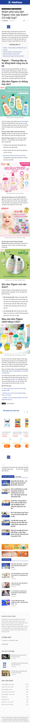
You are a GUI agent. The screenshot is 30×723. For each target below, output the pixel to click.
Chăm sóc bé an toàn (13, 6)
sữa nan (7, 631)
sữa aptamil (15, 619)
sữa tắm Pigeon (24, 121)
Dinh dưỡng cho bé (4, 516)
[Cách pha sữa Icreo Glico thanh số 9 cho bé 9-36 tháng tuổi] (5, 665)
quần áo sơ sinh (12, 628)
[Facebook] (8, 26)
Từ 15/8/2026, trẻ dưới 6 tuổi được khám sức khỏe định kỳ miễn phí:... (19, 592)
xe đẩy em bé (6, 619)
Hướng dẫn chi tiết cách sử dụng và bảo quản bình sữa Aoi (8, 469)
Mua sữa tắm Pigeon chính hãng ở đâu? (13, 56)
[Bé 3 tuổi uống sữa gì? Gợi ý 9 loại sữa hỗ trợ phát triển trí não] (6, 514)
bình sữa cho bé (11, 625)
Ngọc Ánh (6, 20)
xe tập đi (18, 630)
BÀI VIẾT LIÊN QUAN (8, 476)
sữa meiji (9, 621)
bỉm (3, 621)
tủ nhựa (22, 619)
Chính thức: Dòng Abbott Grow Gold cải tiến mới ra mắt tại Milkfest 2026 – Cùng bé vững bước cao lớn (19, 504)
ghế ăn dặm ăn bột (14, 626)
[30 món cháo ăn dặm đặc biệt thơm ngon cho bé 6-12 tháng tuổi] (6, 673)
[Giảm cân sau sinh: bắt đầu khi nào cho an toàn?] (6, 585)
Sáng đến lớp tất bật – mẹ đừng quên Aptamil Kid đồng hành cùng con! (19, 483)
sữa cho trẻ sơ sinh (19, 621)
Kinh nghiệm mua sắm (16, 8)
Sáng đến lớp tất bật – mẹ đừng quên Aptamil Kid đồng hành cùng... (19, 565)
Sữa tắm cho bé (14, 379)
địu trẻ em (14, 623)
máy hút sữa (6, 623)
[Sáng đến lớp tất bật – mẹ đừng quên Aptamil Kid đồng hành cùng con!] (6, 483)
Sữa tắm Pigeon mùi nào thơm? (11, 54)
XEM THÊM (18, 476)
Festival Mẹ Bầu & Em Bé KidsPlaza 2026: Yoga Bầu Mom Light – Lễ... (19, 602)
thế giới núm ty (9, 630)
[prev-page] (3, 540)
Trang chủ (4, 6)
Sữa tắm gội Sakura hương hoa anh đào (14, 155)
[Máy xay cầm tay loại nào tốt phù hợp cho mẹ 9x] (6, 656)
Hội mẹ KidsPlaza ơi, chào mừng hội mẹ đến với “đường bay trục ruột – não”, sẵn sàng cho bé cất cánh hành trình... (19, 493)
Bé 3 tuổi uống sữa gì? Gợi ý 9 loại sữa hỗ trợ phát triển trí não (19, 514)
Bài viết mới (4, 485)
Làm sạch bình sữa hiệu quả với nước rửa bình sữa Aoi (21, 469)
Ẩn (19, 44)
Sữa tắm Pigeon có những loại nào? (12, 51)
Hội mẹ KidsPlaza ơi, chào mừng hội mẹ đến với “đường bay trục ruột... (19, 575)
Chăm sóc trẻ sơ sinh (5, 504)
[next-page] (5, 540)
